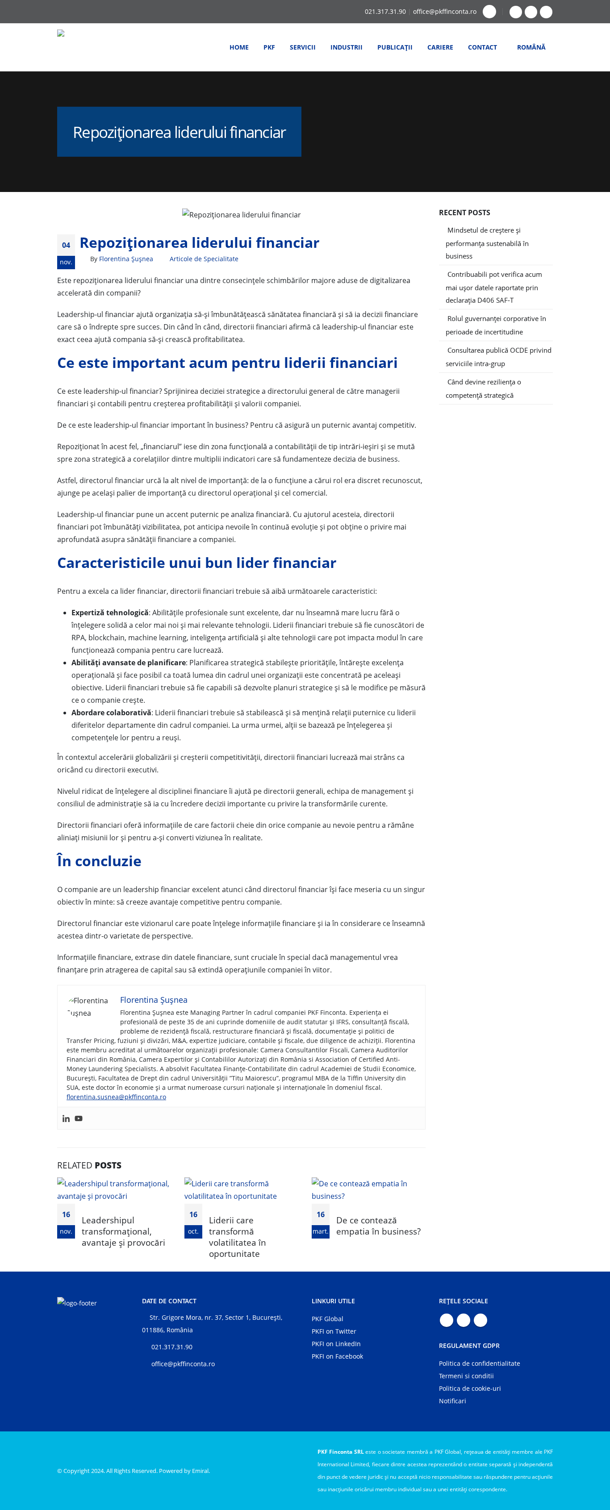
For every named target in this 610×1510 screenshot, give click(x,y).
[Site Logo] (88, 47)
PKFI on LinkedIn (336, 1343)
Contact (482, 47)
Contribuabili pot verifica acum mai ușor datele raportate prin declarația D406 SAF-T (494, 287)
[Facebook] (516, 12)
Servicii (303, 47)
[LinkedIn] (546, 12)
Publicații (395, 47)
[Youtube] (531, 12)
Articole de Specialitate (204, 258)
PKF (269, 47)
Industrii (346, 47)
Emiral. (201, 1471)
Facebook (446, 1320)
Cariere (440, 47)
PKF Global (327, 1318)
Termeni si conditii (466, 1376)
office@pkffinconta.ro (444, 11)
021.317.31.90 (385, 11)
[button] (489, 11)
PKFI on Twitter (334, 1331)
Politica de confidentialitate (479, 1363)
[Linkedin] (66, 1118)
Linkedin (480, 1320)
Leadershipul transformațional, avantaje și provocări (123, 1231)
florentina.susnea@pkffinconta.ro (116, 1097)
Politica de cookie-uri (470, 1388)
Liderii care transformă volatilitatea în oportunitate (237, 1237)
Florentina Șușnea (126, 258)
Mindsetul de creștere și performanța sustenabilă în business (487, 242)
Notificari (452, 1401)
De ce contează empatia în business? (378, 1225)
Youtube (463, 1320)
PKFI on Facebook (337, 1356)
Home (239, 47)
